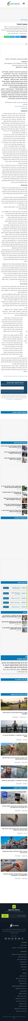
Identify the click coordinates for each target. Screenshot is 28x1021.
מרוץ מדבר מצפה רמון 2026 (21, 1008)
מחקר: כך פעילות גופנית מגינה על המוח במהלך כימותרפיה (14, 713)
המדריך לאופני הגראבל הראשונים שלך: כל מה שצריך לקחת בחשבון (11, 628)
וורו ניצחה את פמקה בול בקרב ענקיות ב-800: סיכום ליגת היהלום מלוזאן (12, 505)
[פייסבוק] (22, 938)
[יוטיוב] (12, 938)
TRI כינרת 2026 (23, 976)
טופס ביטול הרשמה (22, 957)
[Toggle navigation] (24, 4)
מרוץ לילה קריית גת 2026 (21, 978)
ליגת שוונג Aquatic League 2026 (19, 986)
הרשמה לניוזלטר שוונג (22, 959)
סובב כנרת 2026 (23, 1003)
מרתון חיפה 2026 (23, 1006)
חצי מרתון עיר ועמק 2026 (21, 988)
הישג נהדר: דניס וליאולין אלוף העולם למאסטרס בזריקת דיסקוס (12, 458)
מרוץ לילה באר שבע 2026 (21, 998)
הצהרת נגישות (23, 964)
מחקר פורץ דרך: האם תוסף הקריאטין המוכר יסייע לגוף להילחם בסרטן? (11, 622)
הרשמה (5, 916)
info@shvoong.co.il (10, 399)
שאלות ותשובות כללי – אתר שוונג (19, 948)
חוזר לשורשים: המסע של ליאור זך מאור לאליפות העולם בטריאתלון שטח (14, 758)
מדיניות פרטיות (23, 962)
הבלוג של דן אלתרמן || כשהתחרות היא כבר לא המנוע (15, 735)
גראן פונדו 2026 (23, 983)
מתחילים (24, 20)
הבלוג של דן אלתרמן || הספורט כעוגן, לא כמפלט (14, 780)
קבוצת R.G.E (24, 967)
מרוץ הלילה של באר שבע (21, 1001)
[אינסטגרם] (5, 938)
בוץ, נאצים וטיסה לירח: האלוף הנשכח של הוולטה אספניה (11, 492)
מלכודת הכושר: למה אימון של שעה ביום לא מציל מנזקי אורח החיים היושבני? (14, 829)
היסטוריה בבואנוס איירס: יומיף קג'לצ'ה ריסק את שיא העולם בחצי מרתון (11, 446)
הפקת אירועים (23, 945)
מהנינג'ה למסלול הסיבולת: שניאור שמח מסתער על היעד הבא (14, 851)
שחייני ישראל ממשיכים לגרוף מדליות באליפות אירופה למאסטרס (12, 452)
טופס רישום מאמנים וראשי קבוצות (19, 954)
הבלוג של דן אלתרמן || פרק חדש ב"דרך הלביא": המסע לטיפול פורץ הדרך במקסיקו (11, 616)
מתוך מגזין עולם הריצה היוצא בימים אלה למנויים (15, 376)
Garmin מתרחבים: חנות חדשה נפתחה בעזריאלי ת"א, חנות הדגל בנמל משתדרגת (14, 806)
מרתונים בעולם (23, 991)
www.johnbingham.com (21, 106)
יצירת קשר (24, 969)
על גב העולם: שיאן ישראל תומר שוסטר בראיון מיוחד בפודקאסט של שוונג (12, 499)
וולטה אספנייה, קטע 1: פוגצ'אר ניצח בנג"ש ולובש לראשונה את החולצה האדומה (11, 486)
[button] (24, 37)
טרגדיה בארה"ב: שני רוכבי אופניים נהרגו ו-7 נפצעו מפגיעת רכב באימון (11, 511)
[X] (15, 938)
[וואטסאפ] (9, 938)
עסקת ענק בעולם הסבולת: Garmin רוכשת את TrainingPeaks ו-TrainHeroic (15, 874)
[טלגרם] (19, 938)
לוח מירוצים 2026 (23, 993)
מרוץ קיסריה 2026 (23, 981)
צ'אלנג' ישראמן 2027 (22, 996)
